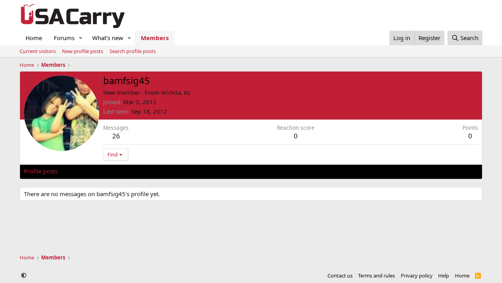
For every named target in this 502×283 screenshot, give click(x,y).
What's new (107, 38)
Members (155, 38)
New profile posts (82, 51)
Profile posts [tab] (41, 171)
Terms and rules (376, 275)
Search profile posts (132, 51)
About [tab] (149, 171)
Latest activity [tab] (83, 171)
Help (443, 275)
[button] (80, 38)
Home (33, 38)
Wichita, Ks (175, 92)
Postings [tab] (121, 171)
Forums (64, 38)
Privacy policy (417, 275)
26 (116, 135)
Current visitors (38, 51)
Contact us (340, 275)
